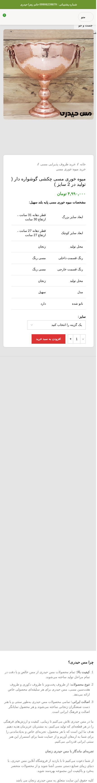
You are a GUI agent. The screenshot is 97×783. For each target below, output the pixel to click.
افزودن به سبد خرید (48, 339)
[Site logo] (48, 16)
